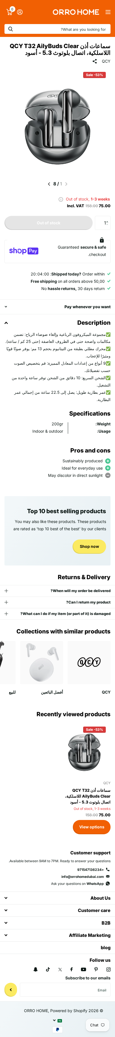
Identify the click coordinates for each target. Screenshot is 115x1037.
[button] (49, 184)
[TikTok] (48, 969)
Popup (61, 199)
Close (57, 898)
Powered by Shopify (68, 1010)
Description (94, 322)
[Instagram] (108, 969)
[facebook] (71, 970)
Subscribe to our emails (88, 977)
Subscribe (10, 990)
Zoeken (10, 29)
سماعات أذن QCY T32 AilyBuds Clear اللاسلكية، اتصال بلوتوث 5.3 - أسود (88, 796)
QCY (106, 61)
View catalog (107, 12)
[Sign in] (20, 12)
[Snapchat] (35, 969)
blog (106, 947)
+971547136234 (90, 870)
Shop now (89, 546)
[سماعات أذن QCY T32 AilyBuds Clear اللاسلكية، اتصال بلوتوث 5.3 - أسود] (84, 750)
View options (91, 826)
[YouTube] (83, 970)
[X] (60, 969)
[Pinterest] (96, 969)
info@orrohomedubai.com (82, 877)
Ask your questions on (77, 884)
